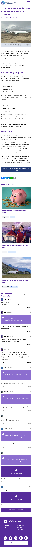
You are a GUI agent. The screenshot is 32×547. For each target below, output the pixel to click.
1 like (29, 331)
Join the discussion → (25, 295)
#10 (30, 486)
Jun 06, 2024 (9, 349)
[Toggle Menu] (28, 3)
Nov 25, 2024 (10, 416)
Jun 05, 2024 (10, 336)
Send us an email (16, 543)
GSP (5, 349)
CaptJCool (6, 299)
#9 (30, 452)
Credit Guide (20, 529)
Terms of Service (20, 525)
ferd (5, 368)
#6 (30, 391)
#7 (30, 415)
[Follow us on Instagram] (16, 538)
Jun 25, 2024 (9, 368)
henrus (6, 336)
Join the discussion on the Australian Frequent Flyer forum (16, 170)
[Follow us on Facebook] (11, 538)
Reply (2, 307)
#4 (30, 349)
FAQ (5, 529)
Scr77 (5, 312)
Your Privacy (7, 532)
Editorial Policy (20, 527)
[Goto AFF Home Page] (10, 3)
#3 (30, 336)
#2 (30, 312)
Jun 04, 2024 (12, 299)
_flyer (5, 429)
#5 (30, 367)
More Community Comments (16, 509)
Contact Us (6, 525)
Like (30, 307)
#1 (30, 299)
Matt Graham (19, 18)
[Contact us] (21, 538)
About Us (6, 527)
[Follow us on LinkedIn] (6, 538)
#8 (30, 428)
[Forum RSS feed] (26, 538)
